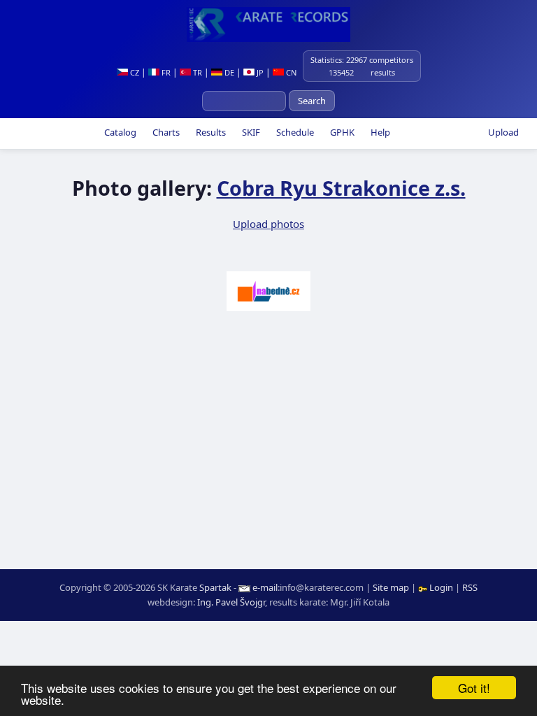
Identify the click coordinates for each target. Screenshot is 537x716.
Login (441, 587)
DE (228, 72)
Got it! (474, 687)
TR (196, 72)
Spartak (215, 587)
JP (259, 72)
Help (379, 132)
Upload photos (268, 224)
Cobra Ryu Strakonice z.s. (341, 187)
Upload (503, 132)
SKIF (250, 132)
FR (165, 72)
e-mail (265, 587)
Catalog (119, 132)
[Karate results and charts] (268, 24)
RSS (470, 587)
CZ (133, 72)
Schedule (294, 132)
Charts (165, 132)
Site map (391, 587)
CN (290, 72)
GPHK (341, 132)
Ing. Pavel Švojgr (231, 602)
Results (210, 132)
